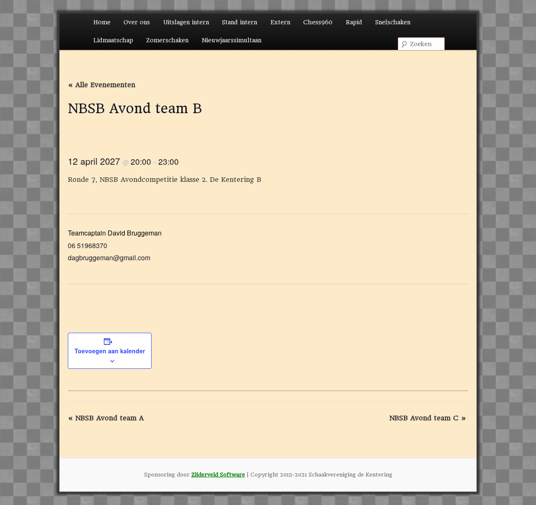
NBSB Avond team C (427, 418)
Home (102, 22)
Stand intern (239, 22)
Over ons (137, 22)
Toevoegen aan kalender (110, 351)
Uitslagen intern (186, 22)
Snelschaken (392, 22)
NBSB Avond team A (106, 418)
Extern (280, 22)
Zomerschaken (167, 40)
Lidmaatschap (113, 40)
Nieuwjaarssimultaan (231, 40)
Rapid (354, 22)
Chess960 (317, 22)
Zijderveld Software (218, 474)
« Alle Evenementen (101, 85)
